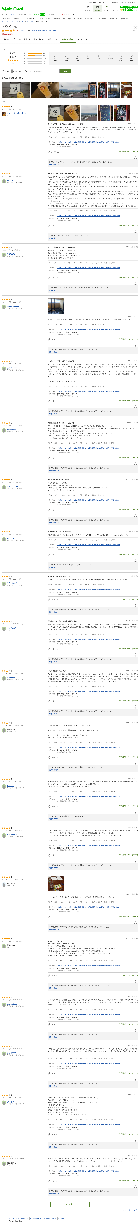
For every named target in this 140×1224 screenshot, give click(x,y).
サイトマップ (102, 2)
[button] (16, 90)
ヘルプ (84, 2)
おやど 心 (9, 26)
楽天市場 (123, 2)
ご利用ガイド (92, 2)
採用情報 (47, 1218)
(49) (68, 39)
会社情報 (11, 1218)
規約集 (54, 1218)
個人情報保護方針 (22, 1218)
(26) (39, 39)
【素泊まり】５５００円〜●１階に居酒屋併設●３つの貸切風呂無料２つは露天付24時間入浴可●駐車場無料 (88, 142)
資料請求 (61, 1218)
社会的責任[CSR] (36, 1218)
